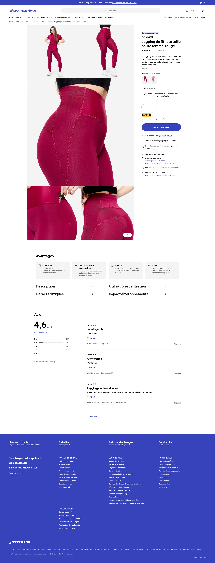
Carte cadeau (199, 17)
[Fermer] (204, 2)
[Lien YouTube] (20, 473)
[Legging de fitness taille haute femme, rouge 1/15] (107, 51)
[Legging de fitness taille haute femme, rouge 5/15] (107, 213)
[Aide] (192, 10)
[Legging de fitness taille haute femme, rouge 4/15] (54, 213)
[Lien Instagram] (25, 473)
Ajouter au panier (161, 127)
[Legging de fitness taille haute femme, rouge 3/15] (80, 132)
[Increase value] (155, 107)
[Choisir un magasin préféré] (187, 10)
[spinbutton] (149, 107)
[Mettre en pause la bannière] (200, 2)
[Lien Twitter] (15, 473)
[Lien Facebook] (11, 473)
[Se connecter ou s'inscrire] (198, 10)
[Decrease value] (144, 107)
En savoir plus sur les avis (43, 362)
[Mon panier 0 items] (203, 10)
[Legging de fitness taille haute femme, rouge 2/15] (54, 51)
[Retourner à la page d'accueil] (23, 10)
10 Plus (127, 235)
